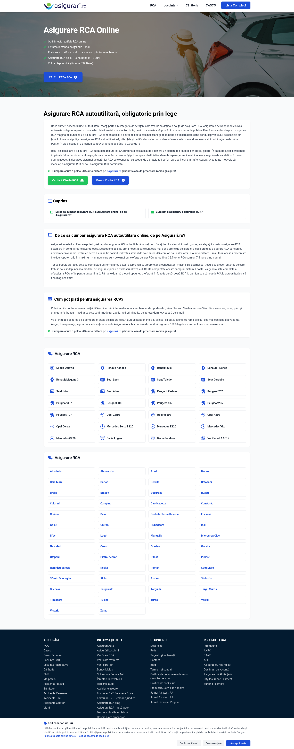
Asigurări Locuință (108, 650)
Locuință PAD (52, 660)
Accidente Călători (54, 702)
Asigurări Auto (105, 645)
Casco (47, 650)
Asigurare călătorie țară (218, 674)
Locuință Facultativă (56, 664)
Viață (47, 707)
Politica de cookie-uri (162, 683)
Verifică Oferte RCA (65, 180)
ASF (206, 660)
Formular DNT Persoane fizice (115, 693)
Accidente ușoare (107, 688)
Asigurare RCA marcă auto (113, 707)
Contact (155, 660)
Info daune (210, 645)
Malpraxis (49, 679)
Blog (153, 664)
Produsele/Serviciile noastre (167, 688)
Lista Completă (235, 5)
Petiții (153, 650)
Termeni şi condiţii (161, 669)
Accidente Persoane (55, 693)
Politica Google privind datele (60, 736)
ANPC (207, 650)
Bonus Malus (105, 669)
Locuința (170, 5)
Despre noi (156, 645)
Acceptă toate (238, 743)
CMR (46, 674)
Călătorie (192, 5)
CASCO (211, 5)
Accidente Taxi (52, 698)
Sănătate (49, 688)
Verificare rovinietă (108, 660)
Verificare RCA (105, 655)
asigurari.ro (114, 171)
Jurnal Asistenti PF (161, 697)
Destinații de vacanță (216, 669)
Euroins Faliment (214, 683)
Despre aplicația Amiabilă (112, 712)
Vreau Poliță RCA (108, 180)
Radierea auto (105, 683)
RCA (153, 5)
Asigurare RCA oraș (108, 702)
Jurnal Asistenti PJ (161, 692)
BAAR (207, 655)
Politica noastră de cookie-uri (94, 736)
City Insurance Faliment (218, 679)
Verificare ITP (105, 664)
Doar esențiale (214, 743)
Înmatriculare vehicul (109, 679)
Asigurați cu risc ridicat (217, 664)
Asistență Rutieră (54, 683)
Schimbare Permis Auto (111, 674)
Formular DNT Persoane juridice (116, 698)
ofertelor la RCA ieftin (64, 273)
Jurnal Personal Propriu (164, 702)
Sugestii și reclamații (162, 655)
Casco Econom (53, 655)
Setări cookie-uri (189, 743)
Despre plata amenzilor (111, 717)
